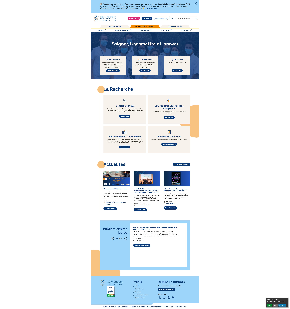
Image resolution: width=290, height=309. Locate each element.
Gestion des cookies (181, 306)
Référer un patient (113, 70)
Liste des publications (169, 144)
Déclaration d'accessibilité (137, 306)
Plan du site (112, 306)
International (147, 205)
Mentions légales (169, 306)
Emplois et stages (140, 297)
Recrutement (144, 30)
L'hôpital (100, 30)
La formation (165, 30)
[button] (117, 238)
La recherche (185, 30)
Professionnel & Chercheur (145, 26)
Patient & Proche (115, 26)
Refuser (275, 305)
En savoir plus (282, 305)
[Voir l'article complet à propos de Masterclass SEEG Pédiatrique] (116, 178)
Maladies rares (139, 205)
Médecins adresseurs (122, 30)
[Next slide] (125, 238)
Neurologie (108, 204)
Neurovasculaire (170, 203)
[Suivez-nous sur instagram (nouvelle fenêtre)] (168, 298)
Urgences (146, 18)
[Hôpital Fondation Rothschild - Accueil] (104, 18)
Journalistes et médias (141, 295)
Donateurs (138, 292)
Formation (108, 202)
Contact (105, 306)
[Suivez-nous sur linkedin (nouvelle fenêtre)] (163, 298)
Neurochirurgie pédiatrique (119, 202)
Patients (137, 286)
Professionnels (139, 289)
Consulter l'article (110, 208)
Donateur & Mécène (175, 26)
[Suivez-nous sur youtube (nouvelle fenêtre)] (172, 298)
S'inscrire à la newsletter (166, 289)
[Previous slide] (112, 238)
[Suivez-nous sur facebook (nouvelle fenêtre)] (159, 298)
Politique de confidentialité (154, 306)
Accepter (270, 305)
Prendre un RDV (160, 18)
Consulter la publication (142, 245)
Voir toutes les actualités (181, 164)
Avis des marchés (123, 306)
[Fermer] (195, 3)
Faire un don (132, 18)
